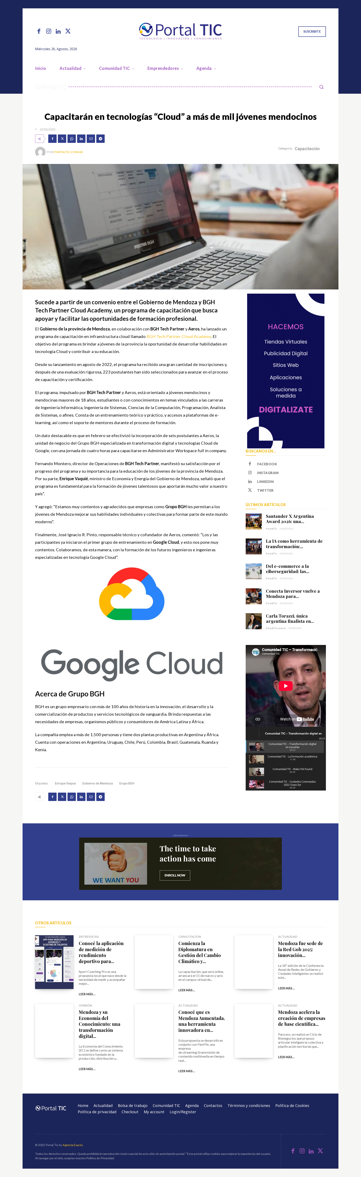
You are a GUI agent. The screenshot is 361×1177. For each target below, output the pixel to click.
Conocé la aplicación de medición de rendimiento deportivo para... (101, 952)
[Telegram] (100, 138)
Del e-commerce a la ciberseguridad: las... (287, 568)
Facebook (267, 464)
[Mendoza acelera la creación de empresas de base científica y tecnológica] (254, 1031)
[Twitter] (68, 31)
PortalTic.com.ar (68, 152)
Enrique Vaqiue (65, 783)
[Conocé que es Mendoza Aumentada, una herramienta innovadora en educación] (154, 1031)
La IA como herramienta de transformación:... (294, 543)
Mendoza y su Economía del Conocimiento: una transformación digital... (99, 1024)
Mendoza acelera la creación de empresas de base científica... (301, 1018)
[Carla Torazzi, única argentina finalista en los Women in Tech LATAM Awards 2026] (254, 621)
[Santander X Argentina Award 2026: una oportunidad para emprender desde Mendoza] (254, 521)
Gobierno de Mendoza (97, 783)
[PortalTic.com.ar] (41, 152)
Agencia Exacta (73, 1145)
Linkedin (265, 482)
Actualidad (287, 936)
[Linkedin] (58, 31)
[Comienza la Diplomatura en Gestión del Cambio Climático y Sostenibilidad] (154, 962)
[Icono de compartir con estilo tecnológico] (180, 31)
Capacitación (307, 148)
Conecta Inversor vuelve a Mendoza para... (293, 593)
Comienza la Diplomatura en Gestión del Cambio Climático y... (199, 952)
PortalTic (271, 528)
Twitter (265, 490)
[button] (321, 86)
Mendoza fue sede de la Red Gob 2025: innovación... (300, 949)
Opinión (85, 1005)
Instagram (268, 473)
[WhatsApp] (71, 138)
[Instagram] (48, 31)
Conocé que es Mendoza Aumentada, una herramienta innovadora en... (201, 1021)
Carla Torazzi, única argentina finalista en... (290, 618)
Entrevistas (89, 936)
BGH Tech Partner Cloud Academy (178, 336)
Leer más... (87, 994)
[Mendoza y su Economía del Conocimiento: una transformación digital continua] (54, 1031)
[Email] (91, 138)
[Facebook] (39, 31)
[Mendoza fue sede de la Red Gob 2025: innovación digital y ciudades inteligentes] (254, 962)
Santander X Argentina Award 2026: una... (290, 518)
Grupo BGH (126, 783)
